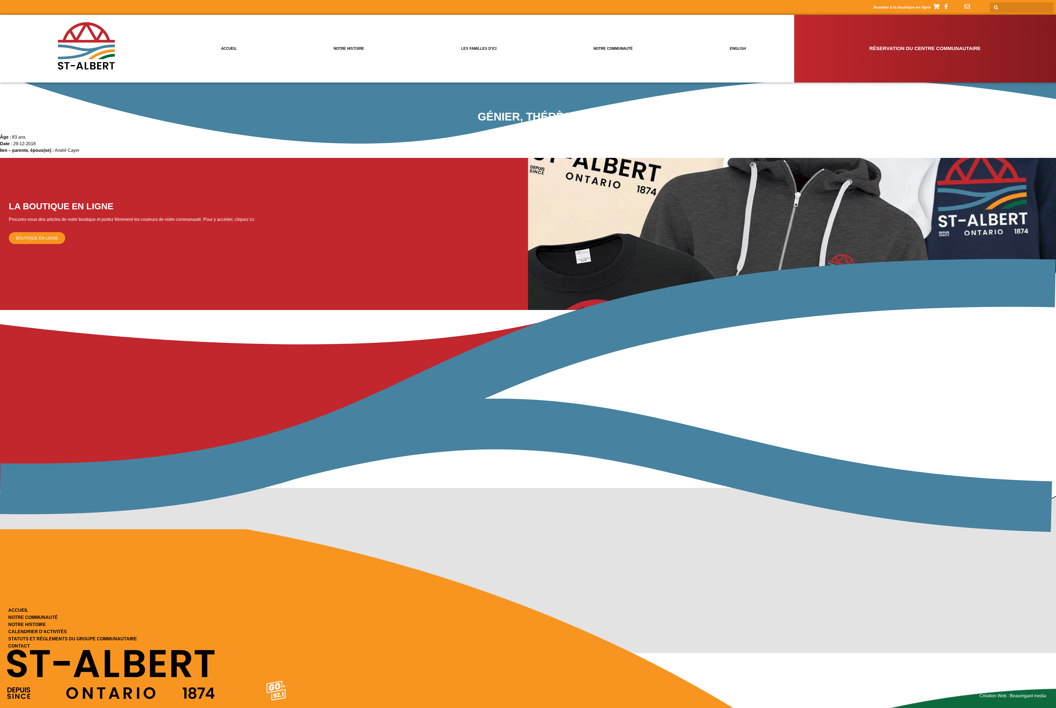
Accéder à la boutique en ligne (902, 7)
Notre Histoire (27, 624)
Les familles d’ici (479, 48)
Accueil (229, 48)
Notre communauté (613, 48)
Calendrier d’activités (37, 631)
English (738, 48)
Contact (19, 646)
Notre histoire (349, 48)
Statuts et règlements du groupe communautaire (72, 638)
